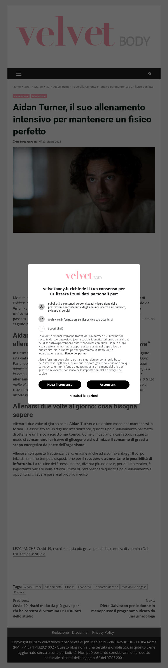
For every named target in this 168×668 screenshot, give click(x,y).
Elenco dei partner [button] (76, 353)
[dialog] (84, 334)
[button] (84, 329)
